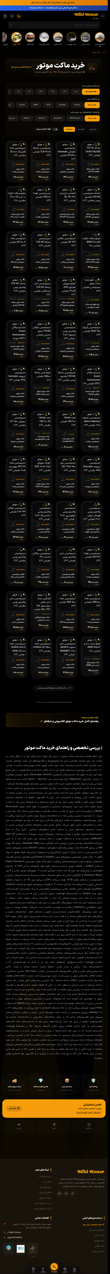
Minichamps (75, 118)
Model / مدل (92, 99)
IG (72, 1193)
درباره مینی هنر (45, 1176)
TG (66, 1193)
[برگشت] (103, 16)
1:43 (41, 91)
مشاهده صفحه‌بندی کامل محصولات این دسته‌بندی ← (54, 702)
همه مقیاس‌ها (91, 91)
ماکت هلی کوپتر (98, 1251)
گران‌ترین (81, 129)
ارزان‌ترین (93, 129)
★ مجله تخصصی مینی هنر (93, 1224)
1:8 (18, 91)
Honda (77, 105)
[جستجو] (11, 25)
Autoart (41, 118)
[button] (54, 1108)
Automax (57, 118)
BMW (36, 105)
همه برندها (92, 118)
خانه (104, 52)
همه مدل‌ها (92, 105)
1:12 (64, 91)
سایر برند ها (10, 118)
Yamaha (62, 105)
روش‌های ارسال (45, 1187)
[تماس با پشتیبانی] (19, 16)
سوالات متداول (45, 1198)
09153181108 (14, 1232)
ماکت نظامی (99, 1246)
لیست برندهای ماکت (43, 1203)
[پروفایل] (12, 16)
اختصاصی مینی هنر (96, 1230)
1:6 (29, 91)
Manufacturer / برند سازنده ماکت (84, 112)
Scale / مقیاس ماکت (90, 86)
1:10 (75, 91)
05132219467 (14, 1237)
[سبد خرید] (5, 16)
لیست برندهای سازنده (42, 1208)
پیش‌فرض (69, 129)
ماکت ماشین (99, 1235)
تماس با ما (47, 1182)
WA (59, 1193)
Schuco (26, 118)
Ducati (22, 105)
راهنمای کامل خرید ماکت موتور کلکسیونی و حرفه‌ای (69, 721)
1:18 (52, 91)
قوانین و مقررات (45, 1192)
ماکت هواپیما (99, 1240)
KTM (48, 105)
